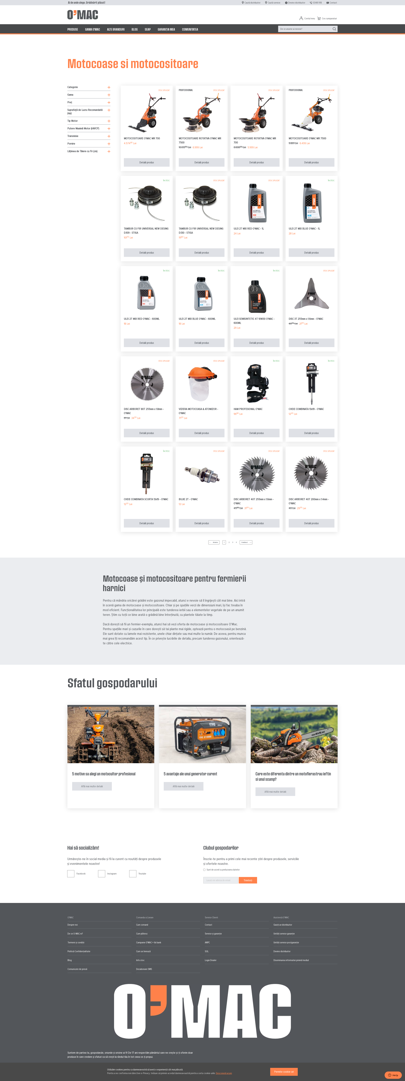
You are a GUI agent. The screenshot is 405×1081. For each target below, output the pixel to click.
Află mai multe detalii (92, 786)
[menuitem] (72, 29)
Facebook (81, 873)
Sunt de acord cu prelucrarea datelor (223, 869)
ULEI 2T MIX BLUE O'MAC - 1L (304, 228)
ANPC (207, 942)
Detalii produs (146, 162)
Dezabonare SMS (144, 969)
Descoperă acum (224, 1073)
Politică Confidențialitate (79, 951)
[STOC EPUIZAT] (147, 133)
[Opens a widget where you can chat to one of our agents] (393, 1075)
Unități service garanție (284, 933)
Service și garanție (213, 933)
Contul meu (309, 18)
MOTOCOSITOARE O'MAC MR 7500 (307, 138)
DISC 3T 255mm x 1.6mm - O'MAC (306, 319)
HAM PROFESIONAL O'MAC (248, 409)
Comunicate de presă (77, 969)
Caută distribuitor (252, 2)
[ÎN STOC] (147, 224)
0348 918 (317, 2)
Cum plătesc (142, 933)
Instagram (112, 873)
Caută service (274, 2)
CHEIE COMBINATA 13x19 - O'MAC (306, 409)
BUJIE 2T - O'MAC (188, 499)
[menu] (202, 29)
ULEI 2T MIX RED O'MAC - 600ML (141, 319)
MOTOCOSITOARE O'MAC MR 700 (142, 138)
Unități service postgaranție (286, 942)
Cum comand (142, 924)
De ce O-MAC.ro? (75, 933)
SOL (207, 951)
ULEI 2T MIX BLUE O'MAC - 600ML (197, 319)
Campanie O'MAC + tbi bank (148, 942)
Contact (333, 2)
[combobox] (308, 29)
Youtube (142, 873)
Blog (70, 960)
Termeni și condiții (76, 942)
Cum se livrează (143, 951)
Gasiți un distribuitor (283, 924)
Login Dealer (210, 960)
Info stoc (140, 960)
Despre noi (73, 924)
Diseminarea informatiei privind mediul (291, 960)
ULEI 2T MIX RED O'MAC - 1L (249, 228)
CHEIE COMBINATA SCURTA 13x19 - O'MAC (146, 499)
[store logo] (82, 14)
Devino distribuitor (296, 2)
